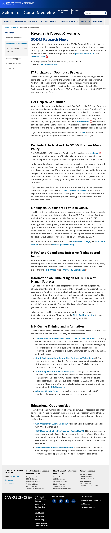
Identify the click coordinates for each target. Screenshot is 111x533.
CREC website (58, 387)
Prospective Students (67, 21)
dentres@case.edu (49, 64)
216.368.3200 (14, 476)
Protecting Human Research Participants (55, 371)
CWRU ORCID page (80, 241)
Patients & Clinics (47, 21)
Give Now (97, 500)
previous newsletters (85, 53)
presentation (83, 121)
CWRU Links (86, 497)
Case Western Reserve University (40, 499)
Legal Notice (39, 516)
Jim (83, 132)
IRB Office (51, 270)
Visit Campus (85, 504)
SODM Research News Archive (17, 50)
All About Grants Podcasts (48, 391)
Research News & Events (16, 43)
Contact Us (10, 68)
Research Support (13, 58)
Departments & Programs (24, 21)
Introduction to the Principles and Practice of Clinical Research (66, 338)
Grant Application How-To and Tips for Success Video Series (64, 358)
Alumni (58, 10)
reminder (94, 153)
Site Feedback (9, 484)
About (6, 21)
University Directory (88, 508)
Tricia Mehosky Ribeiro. (75, 190)
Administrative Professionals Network (54, 447)
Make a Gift (98, 21)
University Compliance (74, 270)
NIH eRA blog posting (83, 315)
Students (75, 10)
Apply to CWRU (86, 500)
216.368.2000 (39, 513)
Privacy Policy (39, 520)
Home (7, 27)
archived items (38, 56)
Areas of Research (14, 37)
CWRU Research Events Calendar (51, 423)
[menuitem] (7, 21)
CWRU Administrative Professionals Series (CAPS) (59, 431)
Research (84, 21)
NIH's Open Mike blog (63, 244)
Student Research (13, 63)
